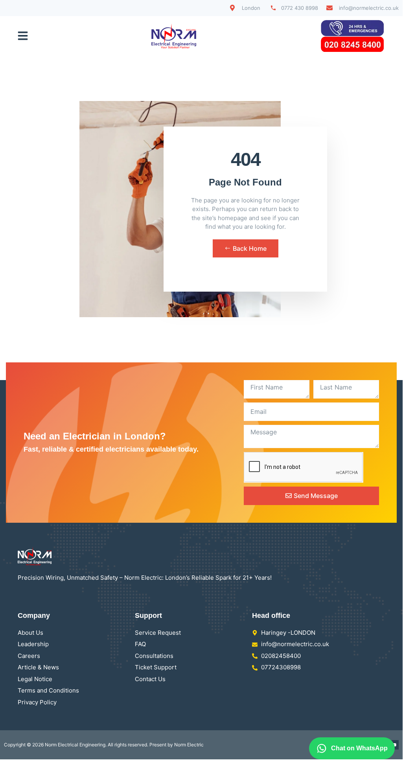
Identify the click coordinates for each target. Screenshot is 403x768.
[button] (23, 36)
